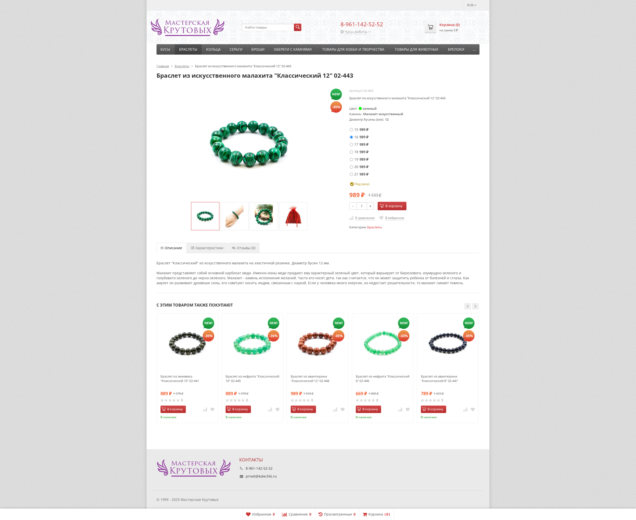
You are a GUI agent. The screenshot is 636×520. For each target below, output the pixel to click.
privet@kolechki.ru (261, 476)
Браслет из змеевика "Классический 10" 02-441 (179, 378)
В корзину (393, 206)
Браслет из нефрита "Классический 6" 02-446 (382, 378)
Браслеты (188, 49)
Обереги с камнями (293, 49)
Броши (258, 49)
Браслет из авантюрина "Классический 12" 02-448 (310, 378)
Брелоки (456, 49)
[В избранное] (212, 409)
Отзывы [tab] (246, 247)
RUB (470, 5)
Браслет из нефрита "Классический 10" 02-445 (252, 378)
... (474, 49)
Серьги (236, 49)
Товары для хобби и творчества (353, 49)
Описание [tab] (173, 247)
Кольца (213, 49)
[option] (205, 216)
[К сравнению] (205, 409)
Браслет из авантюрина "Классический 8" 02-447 (439, 378)
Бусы (165, 49)
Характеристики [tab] (209, 247)
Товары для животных (416, 49)
